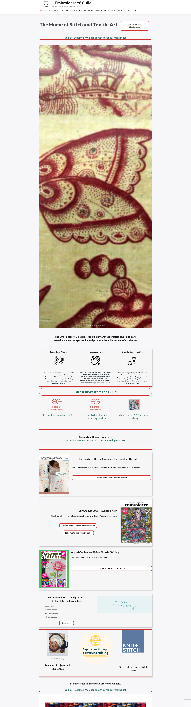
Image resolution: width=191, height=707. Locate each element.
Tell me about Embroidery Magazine (78, 525)
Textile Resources (102, 10)
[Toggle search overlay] (135, 10)
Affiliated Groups (87, 10)
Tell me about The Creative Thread (111, 477)
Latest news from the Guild (95, 392)
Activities (75, 10)
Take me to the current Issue (111, 568)
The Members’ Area (124, 10)
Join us (113, 10)
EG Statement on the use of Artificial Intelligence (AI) (95, 440)
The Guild (42, 10)
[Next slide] (149, 186)
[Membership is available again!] (56, 404)
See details (67, 623)
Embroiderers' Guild (73, 2)
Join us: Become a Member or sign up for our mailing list (95, 37)
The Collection (64, 10)
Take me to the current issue (78, 532)
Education (52, 10)
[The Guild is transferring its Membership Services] (95, 404)
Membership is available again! (57, 415)
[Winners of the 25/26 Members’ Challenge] (134, 404)
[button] (87, 325)
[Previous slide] (41, 186)
